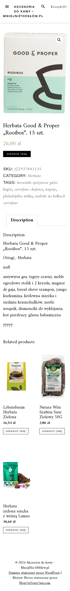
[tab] (22, 220)
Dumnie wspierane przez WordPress (34, 573)
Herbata (34, 176)
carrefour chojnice (28, 189)
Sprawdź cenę (17, 154)
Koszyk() (59, 7)
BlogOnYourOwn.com (34, 583)
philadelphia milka (18, 196)
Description (22, 220)
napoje (51, 189)
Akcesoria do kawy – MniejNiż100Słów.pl (23, 11)
